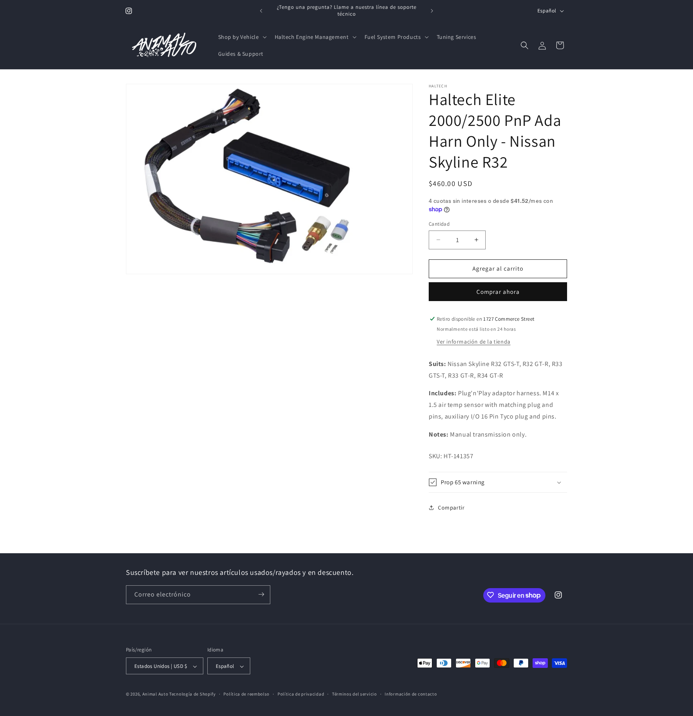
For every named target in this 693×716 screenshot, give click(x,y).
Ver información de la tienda (474, 341)
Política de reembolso (246, 694)
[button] (241, 36)
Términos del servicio (354, 694)
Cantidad (439, 223)
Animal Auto (155, 694)
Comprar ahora (498, 291)
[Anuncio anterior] (261, 10)
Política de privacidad (301, 694)
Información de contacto (411, 694)
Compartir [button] (451, 507)
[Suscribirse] (261, 594)
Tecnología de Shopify (192, 694)
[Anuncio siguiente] (432, 10)
